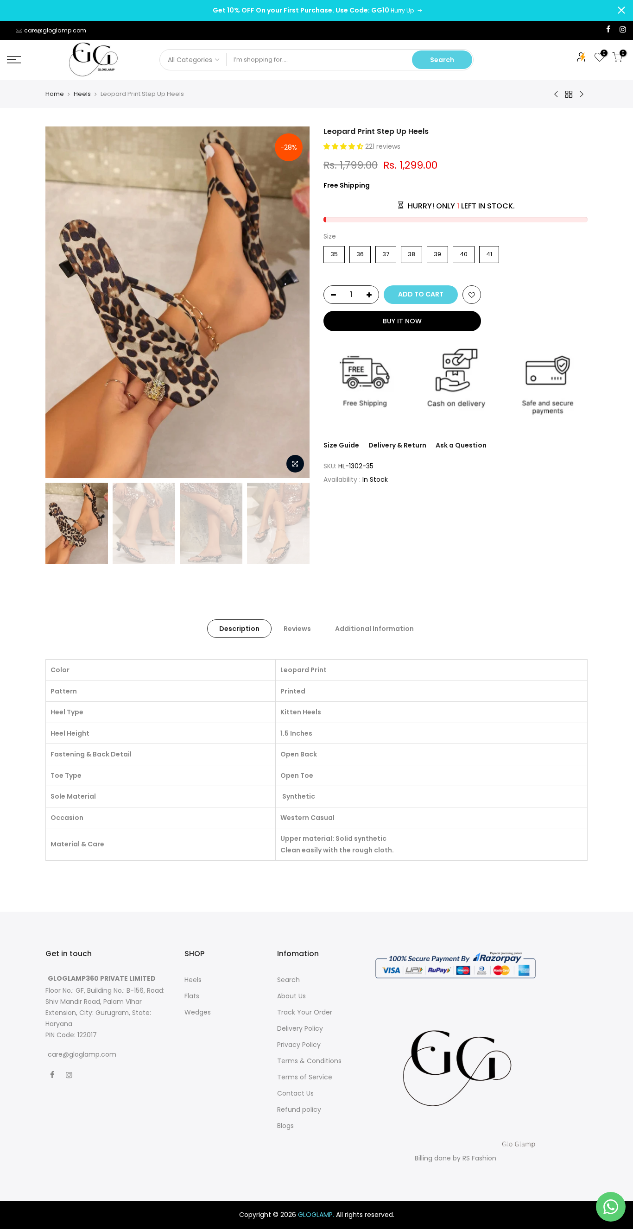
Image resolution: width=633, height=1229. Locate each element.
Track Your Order (304, 1012)
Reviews (297, 628)
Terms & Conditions (309, 1060)
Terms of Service (304, 1077)
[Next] (293, 302)
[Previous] (61, 302)
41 (489, 252)
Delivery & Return (397, 445)
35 (334, 252)
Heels (82, 94)
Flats (191, 996)
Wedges (197, 1012)
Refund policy (299, 1109)
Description (239, 628)
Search (442, 59)
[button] (344, 146)
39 (438, 252)
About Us (291, 996)
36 (360, 252)
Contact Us (295, 1093)
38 (412, 252)
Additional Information (374, 628)
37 (386, 252)
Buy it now (402, 321)
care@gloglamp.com (55, 30)
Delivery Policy (300, 1028)
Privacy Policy (299, 1044)
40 (463, 252)
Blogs (285, 1125)
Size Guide (341, 445)
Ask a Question (461, 445)
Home (54, 94)
